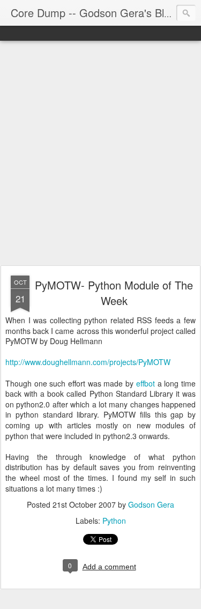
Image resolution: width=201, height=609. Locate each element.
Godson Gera (151, 504)
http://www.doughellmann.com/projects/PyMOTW (87, 362)
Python (114, 520)
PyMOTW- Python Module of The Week (114, 292)
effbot (145, 383)
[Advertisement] (100, 153)
